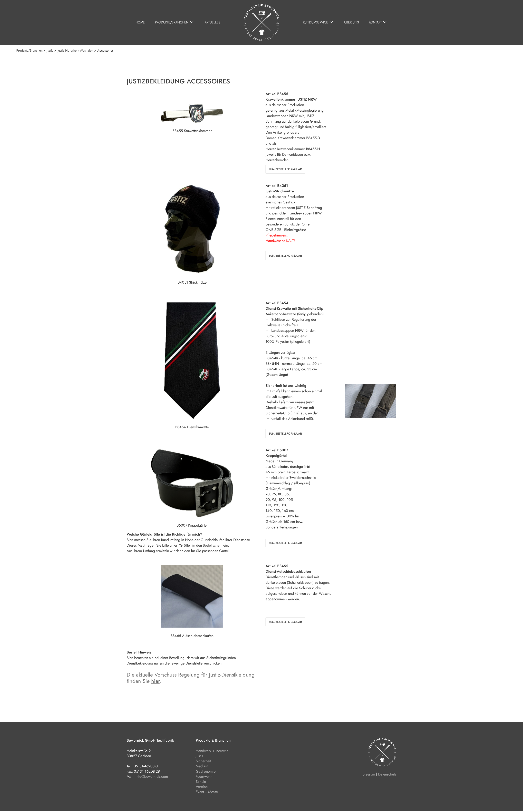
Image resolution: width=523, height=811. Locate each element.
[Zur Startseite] (261, 22)
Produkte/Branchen (172, 22)
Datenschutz (387, 774)
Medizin (202, 766)
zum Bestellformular (285, 169)
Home (140, 22)
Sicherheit (203, 761)
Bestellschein (212, 545)
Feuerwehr (204, 776)
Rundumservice (315, 22)
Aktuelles (212, 22)
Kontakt (375, 22)
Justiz (50, 50)
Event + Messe (207, 791)
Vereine (202, 786)
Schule (201, 781)
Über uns (351, 22)
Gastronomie (206, 771)
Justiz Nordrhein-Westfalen (75, 50)
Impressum (367, 774)
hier (155, 681)
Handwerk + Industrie (212, 750)
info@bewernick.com (151, 776)
